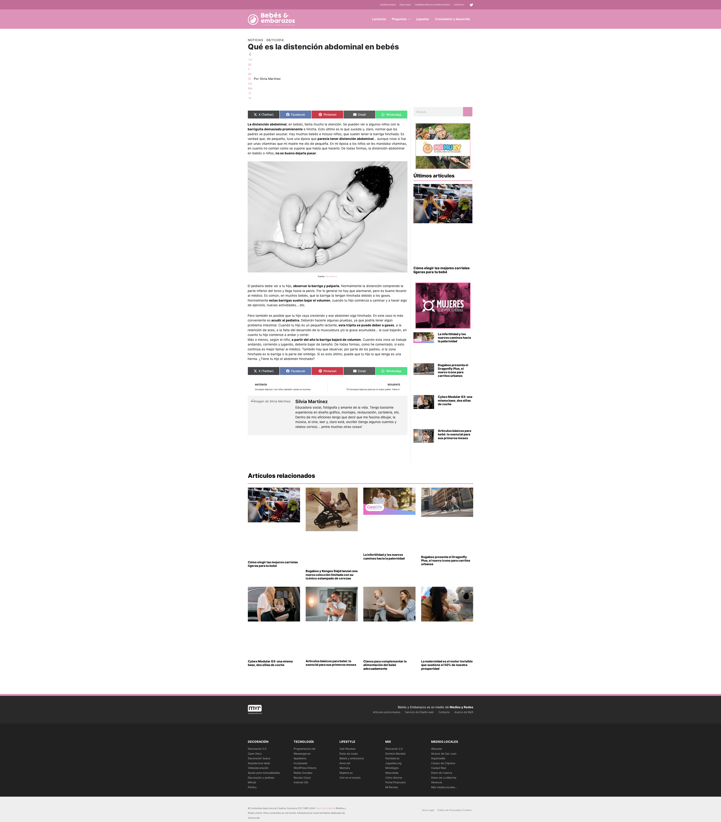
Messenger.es (302, 753)
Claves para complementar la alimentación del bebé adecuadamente (385, 664)
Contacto (459, 5)
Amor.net (344, 763)
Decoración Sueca (259, 758)
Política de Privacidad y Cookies (454, 810)
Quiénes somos (388, 5)
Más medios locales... (444, 787)
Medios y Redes (461, 707)
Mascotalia (391, 772)
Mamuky (344, 767)
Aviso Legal (428, 810)
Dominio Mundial (395, 753)
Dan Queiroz (331, 276)
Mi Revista (391, 787)
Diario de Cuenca (441, 772)
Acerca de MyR (463, 712)
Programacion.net (304, 748)
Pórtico (252, 787)
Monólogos (392, 767)
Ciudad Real (438, 767)
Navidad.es (392, 758)
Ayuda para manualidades (264, 772)
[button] (408, 18)
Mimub (252, 782)
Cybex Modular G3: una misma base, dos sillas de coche (455, 400)
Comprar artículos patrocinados (432, 5)
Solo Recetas (347, 748)
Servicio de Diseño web (419, 712)
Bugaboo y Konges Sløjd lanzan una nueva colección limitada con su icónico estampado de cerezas (331, 574)
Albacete (436, 748)
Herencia (436, 782)
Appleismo (300, 758)
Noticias (255, 40)
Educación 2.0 (394, 748)
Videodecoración (258, 767)
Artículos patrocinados (386, 712)
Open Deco (255, 753)
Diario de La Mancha (443, 777)
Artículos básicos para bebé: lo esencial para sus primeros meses (454, 434)
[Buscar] (467, 111)
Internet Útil (301, 782)
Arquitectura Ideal (259, 763)
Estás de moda (348, 753)
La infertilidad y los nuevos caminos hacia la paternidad (454, 337)
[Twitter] (471, 5)
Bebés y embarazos (351, 758)
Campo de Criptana (443, 763)
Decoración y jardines (261, 777)
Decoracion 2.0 (257, 748)
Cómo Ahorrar (393, 777)
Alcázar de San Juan (443, 753)
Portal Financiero (395, 782)
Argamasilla (438, 758)
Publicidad (405, 5)
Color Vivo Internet (325, 808)
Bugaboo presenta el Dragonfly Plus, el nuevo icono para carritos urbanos (453, 370)
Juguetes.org (393, 763)
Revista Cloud (302, 777)
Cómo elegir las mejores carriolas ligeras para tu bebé (441, 270)
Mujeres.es (346, 772)
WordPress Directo (305, 767)
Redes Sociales (303, 772)
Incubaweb (300, 763)
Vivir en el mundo (349, 777)
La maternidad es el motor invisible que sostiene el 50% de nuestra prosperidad (447, 664)
